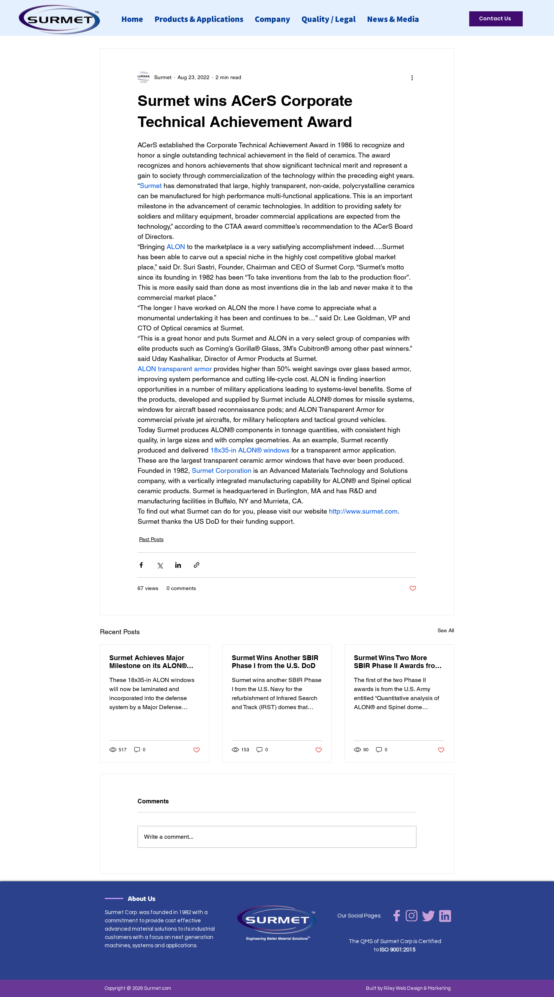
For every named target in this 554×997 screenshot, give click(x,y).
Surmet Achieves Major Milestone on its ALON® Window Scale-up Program (152, 662)
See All (446, 630)
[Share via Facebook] (141, 565)
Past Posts (151, 539)
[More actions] (411, 77)
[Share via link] (196, 565)
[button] (272, 18)
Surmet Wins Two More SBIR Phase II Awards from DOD (397, 662)
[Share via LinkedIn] (178, 565)
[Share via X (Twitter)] (159, 565)
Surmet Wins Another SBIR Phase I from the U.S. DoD (275, 662)
